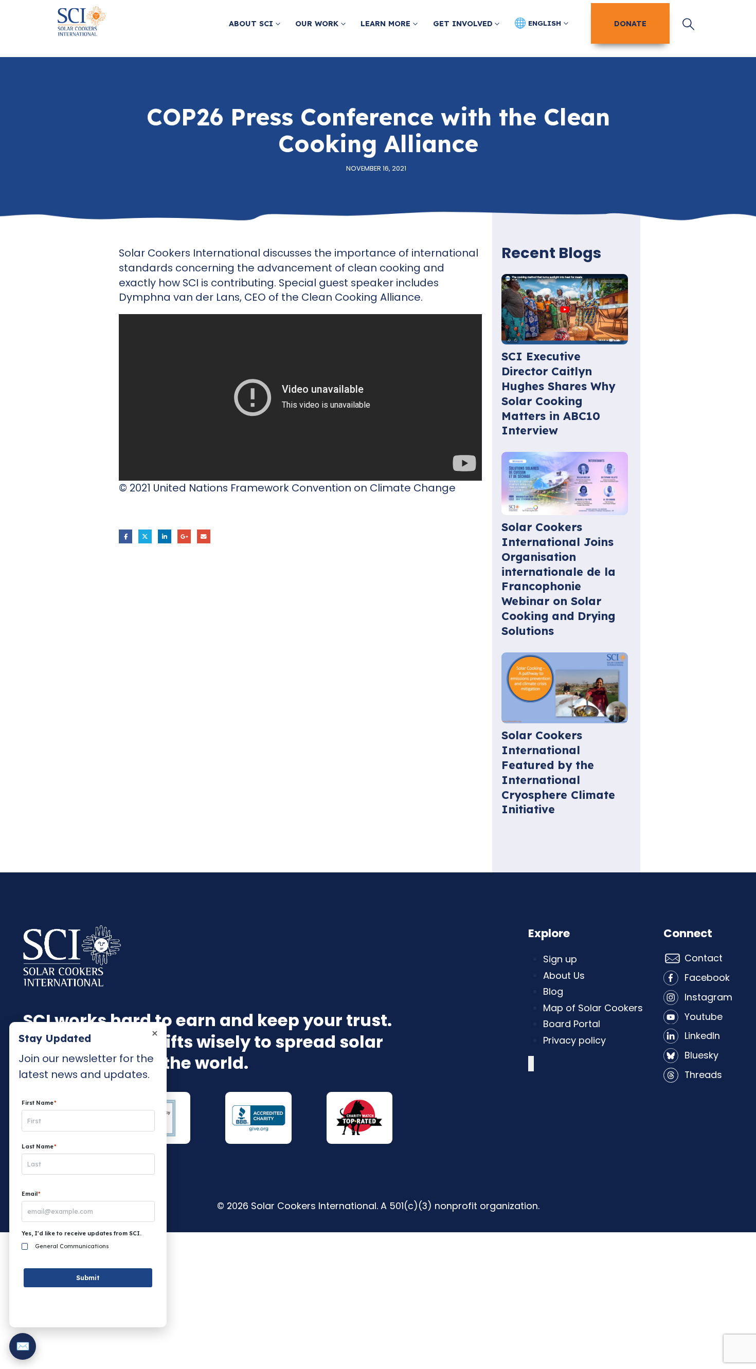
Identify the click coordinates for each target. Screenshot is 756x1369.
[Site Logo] (82, 24)
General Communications (72, 1246)
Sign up (560, 959)
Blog (553, 991)
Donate (630, 23)
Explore (549, 933)
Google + (184, 536)
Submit (88, 1277)
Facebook (125, 536)
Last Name (39, 1146)
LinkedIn (164, 536)
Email (203, 536)
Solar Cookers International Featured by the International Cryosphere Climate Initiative (558, 772)
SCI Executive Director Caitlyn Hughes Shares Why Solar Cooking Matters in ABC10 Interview (558, 393)
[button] (688, 24)
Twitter (145, 536)
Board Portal (571, 1023)
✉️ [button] (23, 1346)
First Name (39, 1103)
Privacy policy (574, 1040)
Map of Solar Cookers (593, 1007)
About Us (564, 975)
